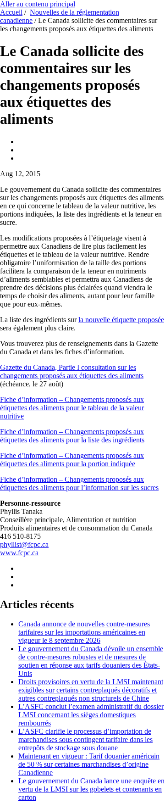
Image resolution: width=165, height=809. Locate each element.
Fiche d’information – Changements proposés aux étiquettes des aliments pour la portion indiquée (72, 460)
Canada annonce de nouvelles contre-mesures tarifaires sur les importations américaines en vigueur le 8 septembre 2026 (84, 632)
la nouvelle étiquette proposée (121, 320)
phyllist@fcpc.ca (24, 544)
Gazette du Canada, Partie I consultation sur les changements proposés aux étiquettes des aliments (71, 371)
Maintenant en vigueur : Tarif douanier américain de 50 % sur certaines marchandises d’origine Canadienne (89, 764)
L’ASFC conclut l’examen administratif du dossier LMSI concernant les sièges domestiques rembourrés (91, 715)
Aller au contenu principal (37, 4)
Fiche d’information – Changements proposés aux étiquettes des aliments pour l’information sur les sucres (79, 483)
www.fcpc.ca (19, 553)
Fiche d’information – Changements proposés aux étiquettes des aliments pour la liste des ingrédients (72, 436)
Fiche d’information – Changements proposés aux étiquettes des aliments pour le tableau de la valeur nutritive (72, 408)
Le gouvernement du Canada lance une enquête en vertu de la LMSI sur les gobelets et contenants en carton (91, 789)
